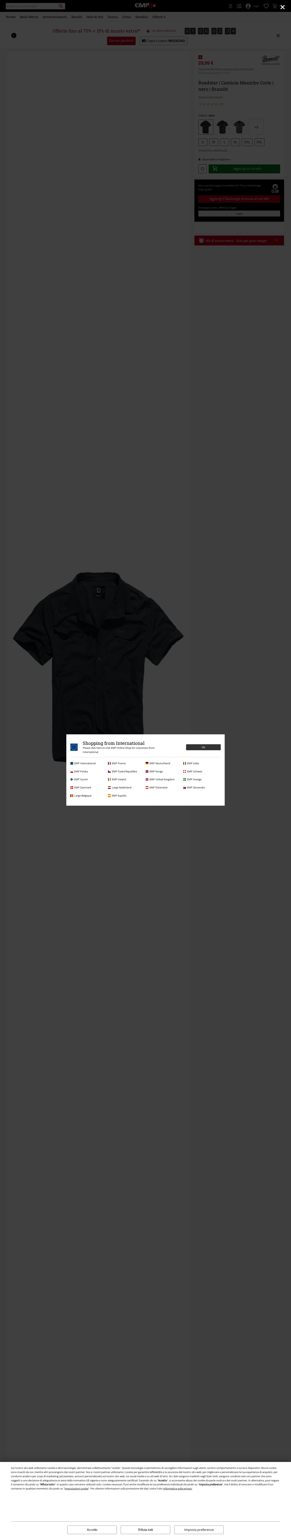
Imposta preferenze (199, 1530)
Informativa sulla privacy (177, 1488)
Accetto (92, 1529)
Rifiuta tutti (145, 1529)
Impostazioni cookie (76, 1488)
